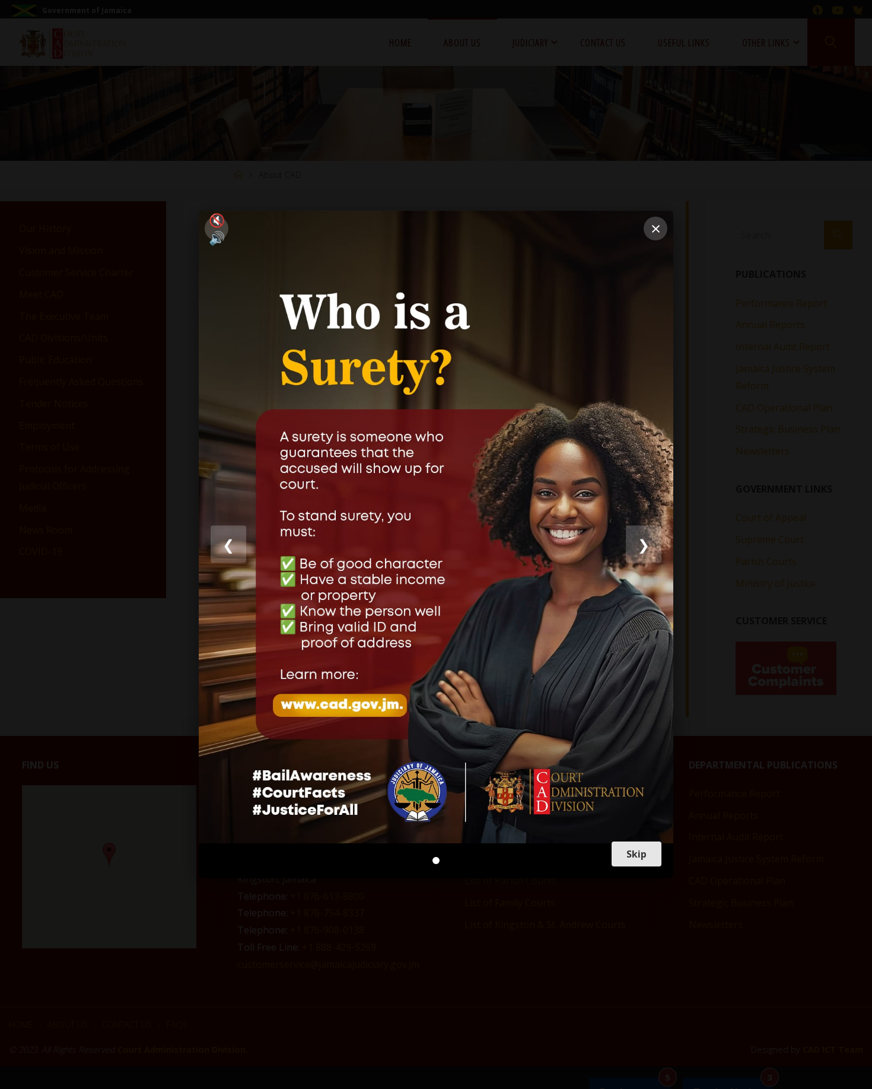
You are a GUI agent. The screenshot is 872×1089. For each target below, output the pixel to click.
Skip (636, 854)
